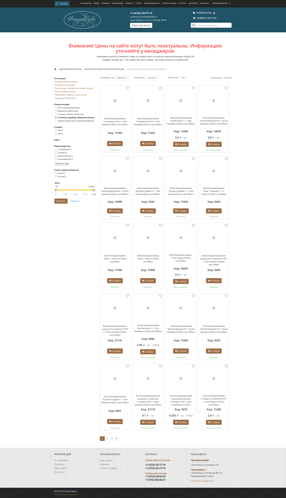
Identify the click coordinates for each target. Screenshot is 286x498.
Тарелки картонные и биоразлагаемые (76, 120)
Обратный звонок (141, 25)
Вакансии (59, 471)
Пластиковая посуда (65, 91)
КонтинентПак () (65, 159)
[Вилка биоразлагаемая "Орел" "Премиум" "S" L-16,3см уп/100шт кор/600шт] (214, 171)
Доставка (193, 3)
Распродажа (117, 3)
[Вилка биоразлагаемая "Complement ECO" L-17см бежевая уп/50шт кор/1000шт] (148, 101)
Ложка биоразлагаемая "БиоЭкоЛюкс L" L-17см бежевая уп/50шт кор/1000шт (148, 328)
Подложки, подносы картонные (71, 94)
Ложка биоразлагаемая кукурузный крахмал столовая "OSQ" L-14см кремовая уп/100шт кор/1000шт (181, 400)
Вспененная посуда (65, 84)
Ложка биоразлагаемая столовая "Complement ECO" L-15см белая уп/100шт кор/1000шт (214, 400)
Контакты (204, 3)
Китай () (61, 173)
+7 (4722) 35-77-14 (155, 468)
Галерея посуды (169, 3)
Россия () (62, 176)
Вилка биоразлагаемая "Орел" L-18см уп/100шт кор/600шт (148, 258)
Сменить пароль (109, 468)
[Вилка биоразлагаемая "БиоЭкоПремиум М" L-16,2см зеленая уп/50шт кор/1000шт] (115, 171)
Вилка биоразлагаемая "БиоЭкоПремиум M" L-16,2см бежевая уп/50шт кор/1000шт (214, 120)
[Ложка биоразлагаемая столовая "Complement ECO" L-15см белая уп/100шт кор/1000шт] (214, 379)
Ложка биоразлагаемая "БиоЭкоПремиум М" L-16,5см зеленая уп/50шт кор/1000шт (214, 329)
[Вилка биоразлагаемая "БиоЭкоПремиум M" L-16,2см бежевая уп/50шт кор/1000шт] (214, 101)
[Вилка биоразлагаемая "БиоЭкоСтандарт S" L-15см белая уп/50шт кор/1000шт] (148, 171)
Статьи (139, 3)
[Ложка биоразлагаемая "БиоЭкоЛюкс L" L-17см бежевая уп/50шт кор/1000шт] (148, 308)
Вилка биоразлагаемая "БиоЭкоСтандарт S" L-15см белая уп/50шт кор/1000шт (147, 191)
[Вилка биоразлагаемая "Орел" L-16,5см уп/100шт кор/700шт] (115, 238)
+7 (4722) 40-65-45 (155, 476)
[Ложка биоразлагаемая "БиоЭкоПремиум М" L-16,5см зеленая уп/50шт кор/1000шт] (214, 308)
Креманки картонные (68, 111)
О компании (85, 3)
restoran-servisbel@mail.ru (143, 16)
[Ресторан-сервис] (82, 19)
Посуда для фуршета (65, 98)
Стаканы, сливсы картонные (71, 114)
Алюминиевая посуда (66, 81)
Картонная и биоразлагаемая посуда (104, 69)
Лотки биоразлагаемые (69, 107)
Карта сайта (60, 468)
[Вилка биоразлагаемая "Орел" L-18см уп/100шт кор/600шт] (148, 238)
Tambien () (62, 152)
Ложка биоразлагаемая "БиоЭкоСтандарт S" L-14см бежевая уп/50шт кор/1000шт (115, 399)
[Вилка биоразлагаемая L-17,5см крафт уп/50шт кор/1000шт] (181, 238)
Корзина (104, 464)
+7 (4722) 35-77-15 (141, 13)
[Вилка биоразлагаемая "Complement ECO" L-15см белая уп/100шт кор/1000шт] (115, 101)
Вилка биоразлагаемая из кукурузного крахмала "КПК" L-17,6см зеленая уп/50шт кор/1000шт (115, 330)
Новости (129, 3)
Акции (96, 3)
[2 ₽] (56, 190)
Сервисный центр (152, 3)
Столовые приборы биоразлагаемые (76, 117)
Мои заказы (106, 460)
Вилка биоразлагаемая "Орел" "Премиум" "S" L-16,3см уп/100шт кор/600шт (214, 191)
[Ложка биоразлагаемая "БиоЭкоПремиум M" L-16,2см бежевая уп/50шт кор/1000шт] (181, 308)
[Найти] (193, 25)
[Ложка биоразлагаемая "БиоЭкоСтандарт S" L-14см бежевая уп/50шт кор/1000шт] (115, 379)
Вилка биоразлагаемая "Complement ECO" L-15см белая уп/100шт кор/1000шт (115, 121)
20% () (60, 133)
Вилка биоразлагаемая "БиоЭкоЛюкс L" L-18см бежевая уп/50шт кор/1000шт (181, 120)
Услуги (182, 3)
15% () (60, 130)
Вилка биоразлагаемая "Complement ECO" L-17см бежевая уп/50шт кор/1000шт (148, 121)
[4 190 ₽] (94, 190)
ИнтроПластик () (65, 156)
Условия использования (65, 494)
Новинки (105, 3)
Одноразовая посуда (70, 69)
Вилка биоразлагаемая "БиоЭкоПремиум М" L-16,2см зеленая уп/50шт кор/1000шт (115, 191)
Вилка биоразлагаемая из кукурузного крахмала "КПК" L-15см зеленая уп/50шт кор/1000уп (213, 260)
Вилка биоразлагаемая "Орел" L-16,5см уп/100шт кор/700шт (115, 258)
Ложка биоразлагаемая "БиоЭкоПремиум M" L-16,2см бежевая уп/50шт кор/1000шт (181, 329)
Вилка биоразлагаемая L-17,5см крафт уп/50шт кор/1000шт (181, 258)
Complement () (64, 149)
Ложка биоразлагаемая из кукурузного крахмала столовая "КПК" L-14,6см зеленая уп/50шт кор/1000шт (148, 400)
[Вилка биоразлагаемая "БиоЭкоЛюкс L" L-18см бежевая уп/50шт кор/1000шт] (181, 101)
